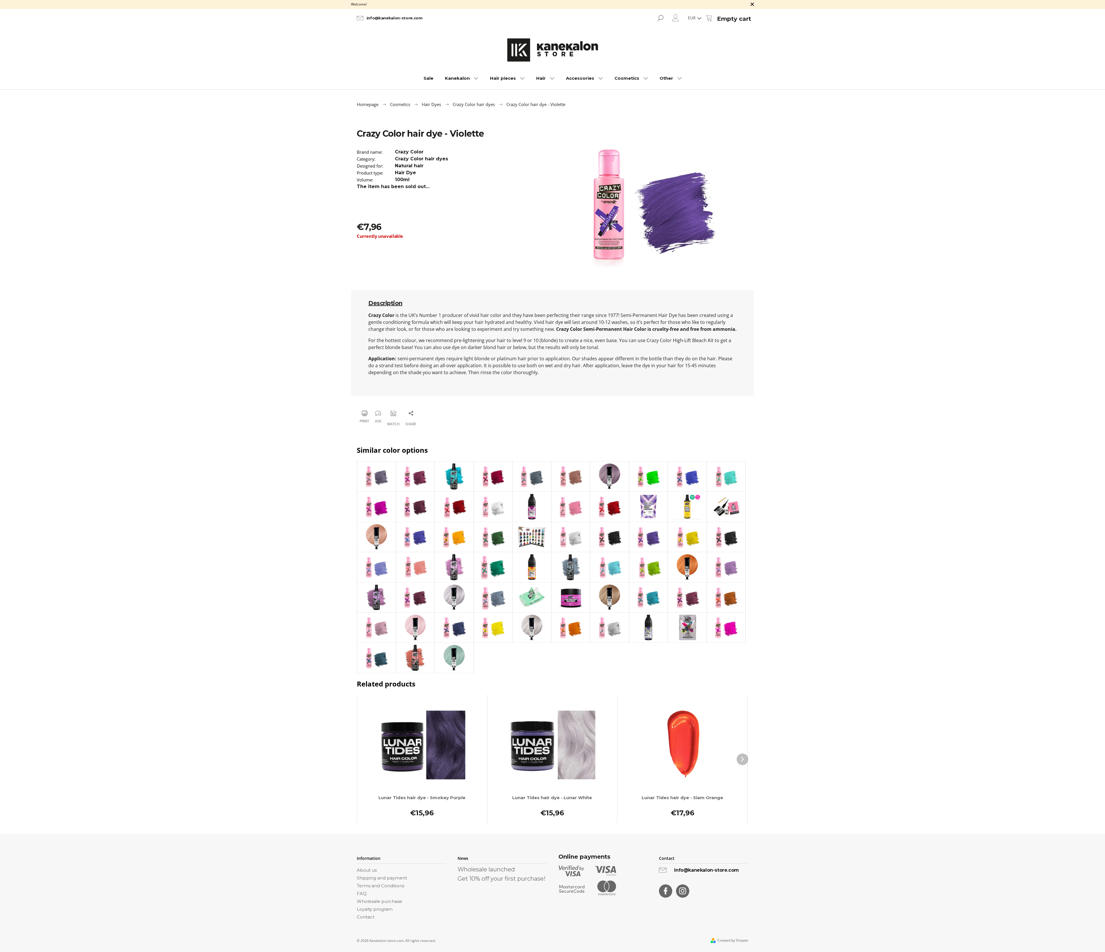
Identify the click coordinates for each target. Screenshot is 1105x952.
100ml (402, 179)
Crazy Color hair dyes (421, 159)
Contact (365, 917)
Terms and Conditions (380, 885)
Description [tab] (385, 303)
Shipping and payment (382, 878)
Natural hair (409, 165)
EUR (692, 18)
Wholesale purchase (379, 901)
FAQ (362, 893)
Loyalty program (375, 909)
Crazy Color (409, 152)
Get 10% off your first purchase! (501, 878)
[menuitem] (428, 78)
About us (367, 870)
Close (385, 398)
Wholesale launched (486, 869)
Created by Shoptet (732, 940)
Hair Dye (405, 172)
